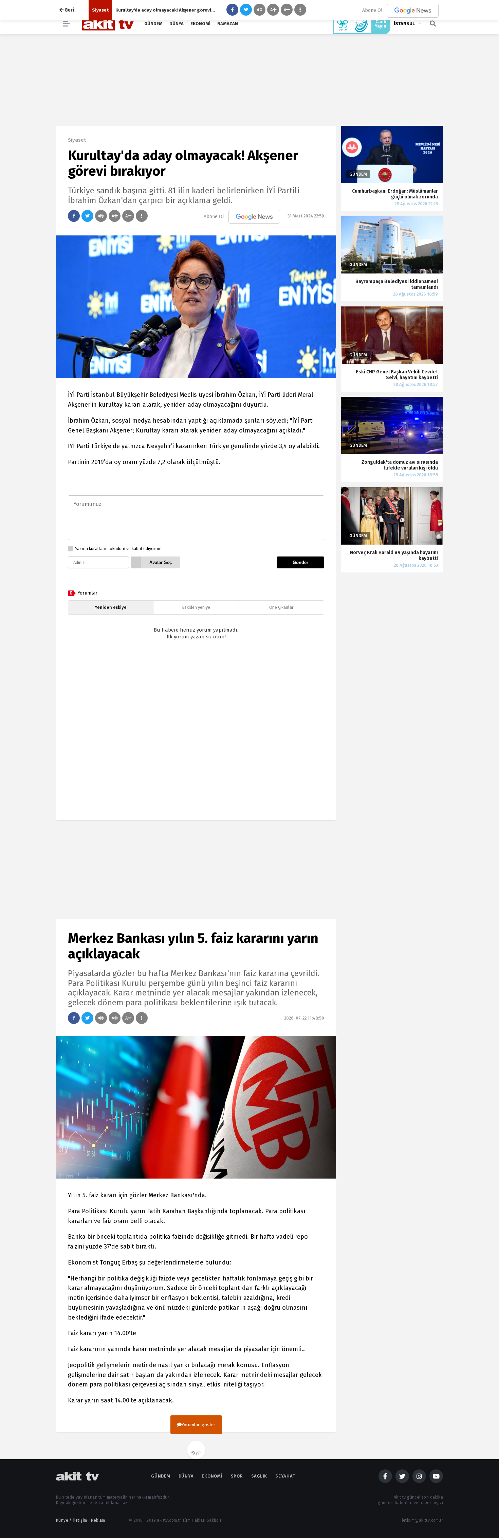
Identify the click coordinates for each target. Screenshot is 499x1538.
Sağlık (259, 1476)
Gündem (153, 23)
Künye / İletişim (71, 1520)
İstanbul (404, 23)
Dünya (176, 23)
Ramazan (227, 23)
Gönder (300, 562)
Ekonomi (200, 23)
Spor (237, 1476)
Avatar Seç (160, 562)
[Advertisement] (196, 736)
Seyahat (285, 1476)
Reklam (98, 1520)
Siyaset (100, 10)
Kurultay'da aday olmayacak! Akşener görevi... (165, 10)
